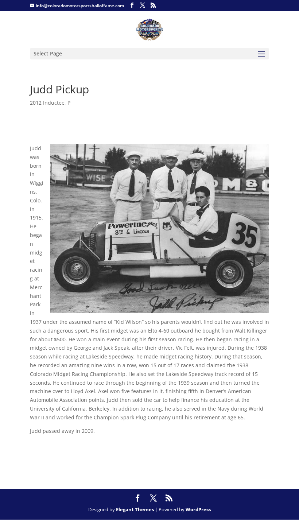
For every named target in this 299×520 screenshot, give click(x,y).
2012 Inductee (47, 102)
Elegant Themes (135, 509)
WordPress (198, 509)
